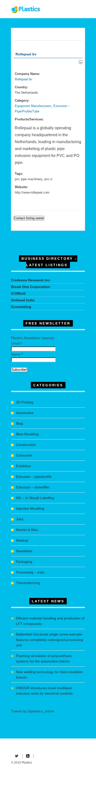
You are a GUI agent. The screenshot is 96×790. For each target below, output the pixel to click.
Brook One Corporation (30, 287)
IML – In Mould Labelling (35, 498)
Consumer (24, 455)
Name (17, 354)
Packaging (24, 562)
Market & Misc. (27, 530)
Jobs (19, 519)
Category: (22, 100)
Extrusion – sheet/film (32, 487)
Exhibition (23, 466)
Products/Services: (29, 119)
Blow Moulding (27, 434)
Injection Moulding (30, 508)
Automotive (24, 413)
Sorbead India (22, 300)
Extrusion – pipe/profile (34, 477)
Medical (22, 540)
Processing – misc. (30, 572)
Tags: (19, 174)
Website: (21, 187)
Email (16, 343)
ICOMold (18, 293)
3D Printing (24, 402)
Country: (21, 87)
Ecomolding (21, 307)
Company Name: (27, 74)
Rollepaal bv (23, 79)
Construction (26, 445)
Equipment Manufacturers (33, 106)
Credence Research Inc (30, 280)
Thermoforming (28, 583)
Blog (19, 423)
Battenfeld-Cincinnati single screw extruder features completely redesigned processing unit (49, 639)
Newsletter (24, 551)
